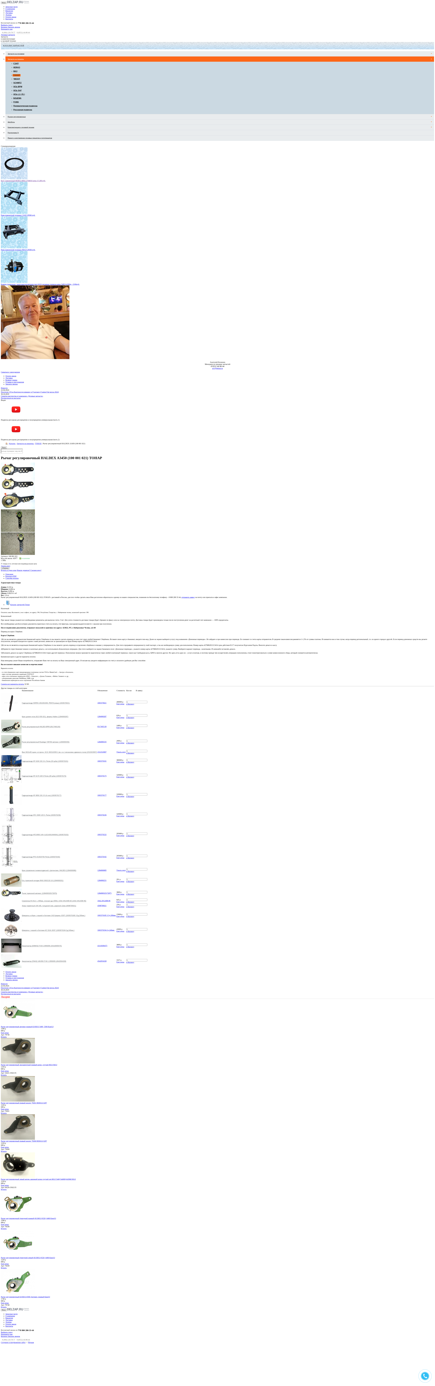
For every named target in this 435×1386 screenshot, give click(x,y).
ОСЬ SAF (17, 90)
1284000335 (101, 638)
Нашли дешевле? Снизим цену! (29, 467)
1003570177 (101, 692)
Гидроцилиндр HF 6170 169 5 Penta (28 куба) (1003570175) (44, 672)
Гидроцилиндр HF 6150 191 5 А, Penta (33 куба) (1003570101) (45, 657)
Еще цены (120, 600)
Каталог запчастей (13, 46)
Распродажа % (13, 133)
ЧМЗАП (16, 79)
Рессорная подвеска (22, 110)
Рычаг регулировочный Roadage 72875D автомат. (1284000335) (45, 638)
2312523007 (101, 648)
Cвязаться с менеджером (10, 269)
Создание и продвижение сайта (13, 1239)
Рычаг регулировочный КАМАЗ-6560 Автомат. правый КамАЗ (25, 1193)
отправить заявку (188, 494)
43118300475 (102, 842)
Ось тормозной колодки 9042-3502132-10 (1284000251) (42, 777)
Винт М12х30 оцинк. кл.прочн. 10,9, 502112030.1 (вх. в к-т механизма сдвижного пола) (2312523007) (59, 648)
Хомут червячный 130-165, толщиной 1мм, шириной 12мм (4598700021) (49, 802)
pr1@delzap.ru (217, 265)
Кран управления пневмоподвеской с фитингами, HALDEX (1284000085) (49, 767)
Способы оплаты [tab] (12, 475)
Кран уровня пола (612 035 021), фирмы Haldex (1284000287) (45, 613)
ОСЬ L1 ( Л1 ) (19, 94)
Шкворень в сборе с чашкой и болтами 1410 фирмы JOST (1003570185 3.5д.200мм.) (53, 812)
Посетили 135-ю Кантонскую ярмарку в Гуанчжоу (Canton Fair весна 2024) (30, 288)
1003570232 (101, 731)
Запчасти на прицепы (16, 59)
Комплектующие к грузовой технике (21, 127)
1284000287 (101, 613)
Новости (4, 284)
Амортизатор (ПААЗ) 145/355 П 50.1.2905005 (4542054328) (44, 857)
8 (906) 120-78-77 (8, 32)
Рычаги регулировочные (17, 117)
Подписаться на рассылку (11, 295)
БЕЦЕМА (17, 98)
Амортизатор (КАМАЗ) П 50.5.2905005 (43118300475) (42, 842)
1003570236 (101, 711)
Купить (4, 933)
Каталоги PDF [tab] (11, 473)
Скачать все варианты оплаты (12, 580)
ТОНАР (16, 75)
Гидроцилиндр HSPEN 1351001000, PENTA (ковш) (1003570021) (46, 599)
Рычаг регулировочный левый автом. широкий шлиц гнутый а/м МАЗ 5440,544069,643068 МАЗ (38, 1076)
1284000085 (101, 767)
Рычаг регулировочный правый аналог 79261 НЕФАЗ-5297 (24, 999)
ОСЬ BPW (17, 87)
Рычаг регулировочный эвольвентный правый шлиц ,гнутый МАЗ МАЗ (29, 961)
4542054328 (101, 857)
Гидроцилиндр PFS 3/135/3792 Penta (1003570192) (41, 753)
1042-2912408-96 (103, 797)
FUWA (16, 102)
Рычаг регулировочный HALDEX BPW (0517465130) (41, 623)
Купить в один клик (8, 467)
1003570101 (101, 657)
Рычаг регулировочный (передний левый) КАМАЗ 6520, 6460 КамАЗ (28, 1154)
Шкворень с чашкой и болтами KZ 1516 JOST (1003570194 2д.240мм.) (48, 827)
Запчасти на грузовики (16, 54)
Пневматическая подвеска (25, 106)
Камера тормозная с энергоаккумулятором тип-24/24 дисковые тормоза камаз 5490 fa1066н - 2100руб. (40, 181)
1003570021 (101, 599)
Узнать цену (5, 462)
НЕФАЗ (16, 67)
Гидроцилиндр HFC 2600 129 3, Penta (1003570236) (41, 711)
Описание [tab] (9, 471)
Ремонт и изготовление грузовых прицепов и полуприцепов (30, 138)
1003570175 (101, 672)
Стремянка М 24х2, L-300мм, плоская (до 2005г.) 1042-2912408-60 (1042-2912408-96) (54, 797)
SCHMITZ (17, 83)
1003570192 (101, 753)
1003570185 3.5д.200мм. (106, 812)
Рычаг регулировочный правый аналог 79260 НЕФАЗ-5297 (24, 1037)
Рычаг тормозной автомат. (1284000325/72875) (39, 790)
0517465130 (101, 623)
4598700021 (101, 802)
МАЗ (15, 71)
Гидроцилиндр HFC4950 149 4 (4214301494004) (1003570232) (45, 731)
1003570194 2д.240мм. (106, 827)
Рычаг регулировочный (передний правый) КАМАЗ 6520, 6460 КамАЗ (28, 1115)
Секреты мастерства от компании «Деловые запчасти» (22, 293)
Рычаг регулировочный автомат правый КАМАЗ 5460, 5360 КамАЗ (27, 923)
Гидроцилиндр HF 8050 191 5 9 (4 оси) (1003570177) (41, 692)
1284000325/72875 (104, 790)
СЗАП (16, 64)
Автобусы (11, 122)
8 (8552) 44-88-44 (23, 32)
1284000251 (101, 777)
